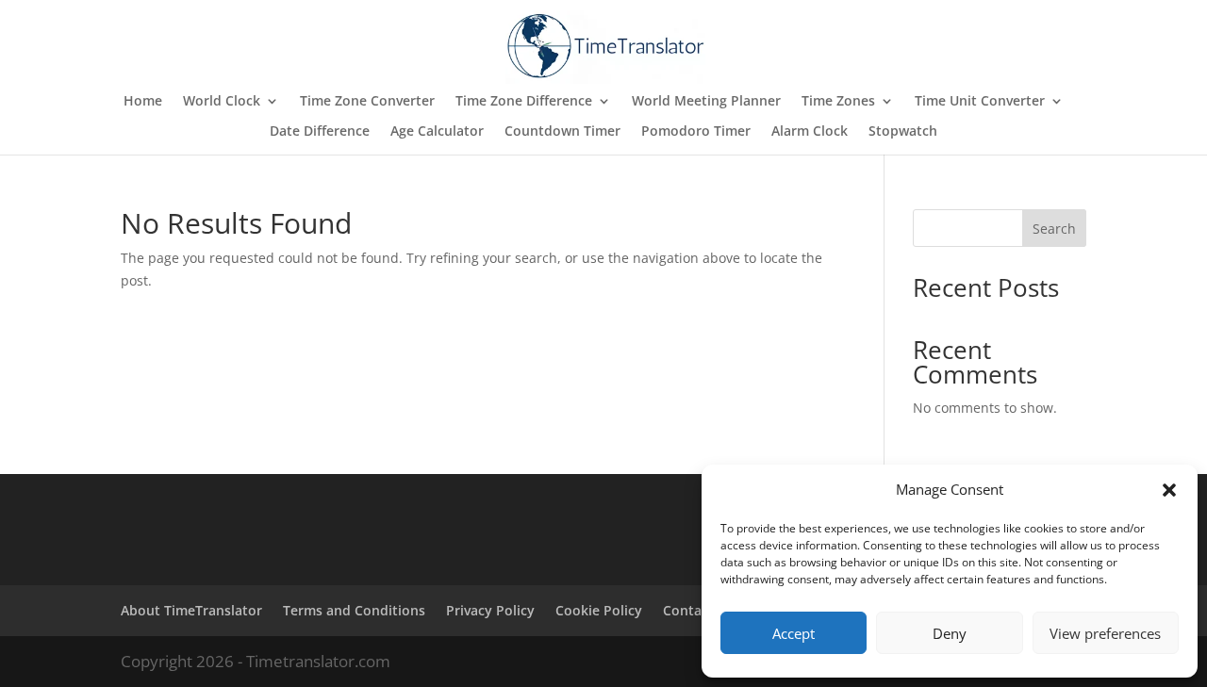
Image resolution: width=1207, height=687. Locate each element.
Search (1054, 228)
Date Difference (320, 131)
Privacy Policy (490, 610)
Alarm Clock (809, 131)
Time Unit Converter (980, 101)
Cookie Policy (598, 610)
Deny (950, 633)
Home (143, 101)
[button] (1169, 490)
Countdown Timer (562, 131)
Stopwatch (902, 131)
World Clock (221, 101)
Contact (688, 610)
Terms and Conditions (354, 610)
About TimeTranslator (191, 610)
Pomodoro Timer (696, 131)
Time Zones (838, 101)
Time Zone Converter (367, 101)
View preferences (1105, 633)
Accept (793, 633)
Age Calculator (437, 131)
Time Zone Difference (523, 101)
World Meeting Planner (706, 101)
